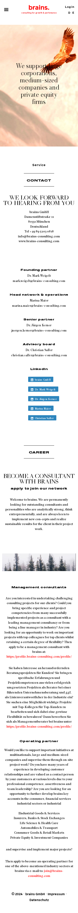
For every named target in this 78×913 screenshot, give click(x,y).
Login (69, 7)
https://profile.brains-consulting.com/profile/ (39, 656)
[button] (6, 9)
